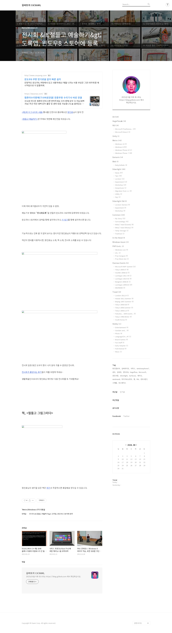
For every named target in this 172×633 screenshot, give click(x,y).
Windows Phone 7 (123, 153)
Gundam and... (122, 330)
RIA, (138, 379)
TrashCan (119, 233)
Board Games (121, 339)
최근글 (114, 392)
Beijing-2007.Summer (124, 301)
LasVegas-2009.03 (123, 285)
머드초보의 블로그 (140, 562)
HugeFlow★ (119, 121)
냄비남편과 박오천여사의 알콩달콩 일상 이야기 (142, 595)
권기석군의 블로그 (140, 587)
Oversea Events (120, 263)
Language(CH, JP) (123, 336)
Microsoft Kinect (122, 132)
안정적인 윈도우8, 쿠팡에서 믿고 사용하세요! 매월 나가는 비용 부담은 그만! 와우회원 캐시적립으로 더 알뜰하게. (61, 84)
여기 (48, 487)
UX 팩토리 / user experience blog (140, 540)
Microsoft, (143, 372)
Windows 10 (121, 144)
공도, (114, 372)
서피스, (133, 368)
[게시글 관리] (32, 500)
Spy (118, 197)
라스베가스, (122, 383)
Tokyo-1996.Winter (123, 316)
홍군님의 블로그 (139, 558)
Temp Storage (121, 230)
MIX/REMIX (120, 288)
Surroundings (122, 221)
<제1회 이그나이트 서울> (32, 112)
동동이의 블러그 (139, 615)
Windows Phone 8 (123, 150)
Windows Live (121, 250)
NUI (115, 125)
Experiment (121, 182)
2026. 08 (131, 445)
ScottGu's (138, 546)
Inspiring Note (139, 578)
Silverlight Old (119, 201)
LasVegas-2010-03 (123, 278)
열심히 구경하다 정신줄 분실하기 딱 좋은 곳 (142, 605)
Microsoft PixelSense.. (125, 129)
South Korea (121, 320)
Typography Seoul (141, 554)
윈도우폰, (115, 375)
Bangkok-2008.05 (123, 282)
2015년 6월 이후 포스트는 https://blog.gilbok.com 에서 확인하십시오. (53, 576)
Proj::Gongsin (121, 256)
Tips (118, 176)
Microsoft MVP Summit (125, 266)
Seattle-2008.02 (122, 272)
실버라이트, (126, 368)
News (119, 173)
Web (115, 161)
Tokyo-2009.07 (122, 269)
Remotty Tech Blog (141, 566)
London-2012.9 (122, 295)
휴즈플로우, (116, 368)
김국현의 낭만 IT (140, 534)
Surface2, (132, 375)
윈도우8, (126, 372)
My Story (120, 218)
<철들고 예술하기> (30, 118)
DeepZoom (120, 188)
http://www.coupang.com (35, 75)
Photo (118, 333)
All (115, 117)
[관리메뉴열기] (167, 4)
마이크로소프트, (127, 379)
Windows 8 (121, 147)
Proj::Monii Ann (122, 259)
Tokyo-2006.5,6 (122, 310)
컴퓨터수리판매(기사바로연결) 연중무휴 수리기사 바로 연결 (53, 97)
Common (118, 215)
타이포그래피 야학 (140, 530)
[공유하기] (29, 500)
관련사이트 (138, 623)
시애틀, (114, 383)
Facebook (116, 416)
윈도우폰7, (144, 379)
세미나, (139, 375)
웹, (135, 379)
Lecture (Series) (122, 205)
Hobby (116, 324)
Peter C (137, 619)
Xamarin (117, 157)
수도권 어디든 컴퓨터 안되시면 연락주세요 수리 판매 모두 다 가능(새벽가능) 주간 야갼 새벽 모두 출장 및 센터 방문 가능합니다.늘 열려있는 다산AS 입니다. (54, 102)
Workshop (120, 185)
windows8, (116, 379)
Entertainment (121, 327)
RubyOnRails (121, 165)
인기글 (122, 392)
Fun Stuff (119, 342)
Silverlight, (124, 375)
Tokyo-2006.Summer (124, 307)
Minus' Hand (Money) (124, 227)
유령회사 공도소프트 (141, 550)
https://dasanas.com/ (33, 94)
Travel (116, 292)
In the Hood (118, 237)
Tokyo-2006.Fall (122, 304)
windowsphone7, (143, 368)
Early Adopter (121, 345)
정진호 (70, 112)
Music (118, 351)
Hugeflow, (134, 372)
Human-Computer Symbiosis (141, 572)
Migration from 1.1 (123, 191)
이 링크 (65, 219)
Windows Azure (120, 242)
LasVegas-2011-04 (123, 275)
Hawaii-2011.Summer (124, 298)
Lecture (119, 179)
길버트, (119, 372)
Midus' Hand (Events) (124, 224)
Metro (117, 140)
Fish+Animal (120, 348)
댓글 (23, 562)
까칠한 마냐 (138, 582)
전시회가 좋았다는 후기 (32, 372)
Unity (115, 136)
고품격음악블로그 (140, 611)
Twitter (126, 416)
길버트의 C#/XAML (31, 5)
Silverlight (118, 169)
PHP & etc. (118, 246)
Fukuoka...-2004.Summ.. (125, 313)
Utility (118, 194)
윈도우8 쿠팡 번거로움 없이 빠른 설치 (42, 79)
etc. (118, 253)
